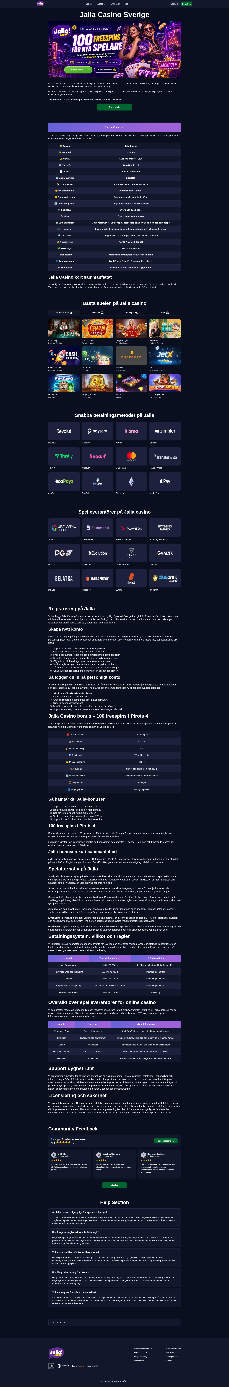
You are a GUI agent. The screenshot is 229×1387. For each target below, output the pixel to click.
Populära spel (62, 313)
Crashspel (129, 313)
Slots (163, 313)
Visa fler (114, 1185)
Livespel (96, 313)
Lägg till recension (166, 1141)
